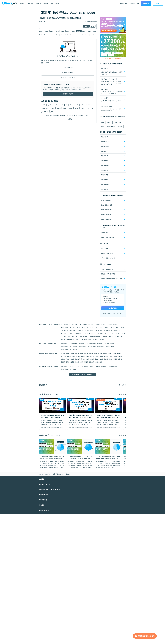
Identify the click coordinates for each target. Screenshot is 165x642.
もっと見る (122, 385)
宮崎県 (86, 362)
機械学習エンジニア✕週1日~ (69, 369)
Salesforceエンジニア (96, 336)
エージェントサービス (69, 77)
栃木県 (89, 31)
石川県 (78, 356)
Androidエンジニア (110, 327)
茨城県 (83, 31)
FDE (101, 330)
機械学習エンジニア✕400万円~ (87, 343)
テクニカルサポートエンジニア (69, 336)
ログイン (158, 3)
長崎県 (72, 362)
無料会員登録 (113, 308)
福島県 (78, 31)
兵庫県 (67, 359)
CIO (62, 339)
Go (77, 105)
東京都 (118, 353)
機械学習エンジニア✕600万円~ (69, 346)
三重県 (110, 356)
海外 (101, 362)
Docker (52, 108)
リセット (93, 26)
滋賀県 (115, 356)
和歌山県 (77, 359)
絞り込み (87, 26)
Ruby (102, 126)
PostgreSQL (45, 111)
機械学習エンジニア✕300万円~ (69, 343)
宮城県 (62, 31)
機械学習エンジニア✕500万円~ (105, 343)
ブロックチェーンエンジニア (83, 339)
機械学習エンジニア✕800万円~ (105, 346)
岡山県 (92, 359)
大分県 (81, 362)
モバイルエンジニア (105, 333)
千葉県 (114, 353)
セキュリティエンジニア (99, 339)
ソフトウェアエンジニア (118, 333)
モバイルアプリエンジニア (79, 327)
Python (72, 105)
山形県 (73, 31)
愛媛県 (115, 359)
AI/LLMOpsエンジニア (93, 330)
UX (52, 111)
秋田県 (67, 31)
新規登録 (146, 3)
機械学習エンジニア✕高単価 (109, 366)
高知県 (120, 359)
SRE (70, 330)
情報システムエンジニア (79, 330)
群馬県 (94, 31)
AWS (43, 105)
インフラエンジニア (94, 35)
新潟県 (69, 356)
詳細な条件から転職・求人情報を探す (82, 374)
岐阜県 (96, 356)
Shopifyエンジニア (69, 339)
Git (62, 105)
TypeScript (50, 105)
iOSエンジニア (99, 327)
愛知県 (106, 356)
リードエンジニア (66, 327)
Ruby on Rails (111, 126)
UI (92, 108)
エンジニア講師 (107, 336)
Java (64, 108)
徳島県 (106, 359)
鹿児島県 (91, 362)
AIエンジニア (90, 327)
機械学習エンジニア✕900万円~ (69, 349)
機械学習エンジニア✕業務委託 (92, 366)
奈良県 (72, 359)
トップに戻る (68, 119)
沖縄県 (96, 362)
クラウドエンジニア (117, 336)
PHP (88, 108)
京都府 (120, 356)
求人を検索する (68, 67)
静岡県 (101, 356)
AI (66, 105)
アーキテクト (64, 330)
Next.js (88, 105)
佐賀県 (67, 362)
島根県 (87, 359)
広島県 (96, 359)
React (57, 105)
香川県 (110, 359)
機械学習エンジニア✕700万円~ (87, 346)
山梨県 (87, 356)
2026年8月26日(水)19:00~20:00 (83, 427)
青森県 (51, 31)
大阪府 (63, 359)
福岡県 (63, 362)
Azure (70, 108)
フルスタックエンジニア (53, 35)
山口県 (101, 359)
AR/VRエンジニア (84, 336)
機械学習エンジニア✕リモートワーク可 (72, 366)
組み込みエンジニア (118, 330)
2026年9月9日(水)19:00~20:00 (54, 427)
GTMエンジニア (91, 333)
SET (98, 333)
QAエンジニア (120, 327)
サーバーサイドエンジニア (67, 35)
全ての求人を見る (68, 72)
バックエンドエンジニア (67, 333)
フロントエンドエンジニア (82, 35)
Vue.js (76, 108)
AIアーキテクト (107, 330)
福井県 (83, 356)
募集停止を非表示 (92, 21)
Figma (58, 108)
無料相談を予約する (67, 94)
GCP (82, 105)
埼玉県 (109, 353)
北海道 (46, 31)
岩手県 (57, 31)
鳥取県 (83, 359)
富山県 (73, 356)
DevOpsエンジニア (80, 333)
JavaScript (45, 108)
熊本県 (77, 362)
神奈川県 (63, 356)
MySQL (82, 108)
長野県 (92, 356)
